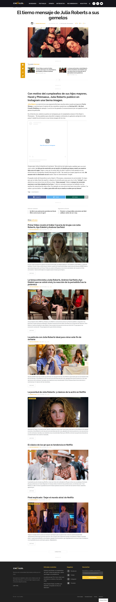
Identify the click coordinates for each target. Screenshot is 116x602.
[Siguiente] (59, 80)
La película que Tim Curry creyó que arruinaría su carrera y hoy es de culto (54, 579)
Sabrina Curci (33, 394)
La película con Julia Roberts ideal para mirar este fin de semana (54, 338)
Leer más (31, 273)
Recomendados (72, 3)
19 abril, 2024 (43, 341)
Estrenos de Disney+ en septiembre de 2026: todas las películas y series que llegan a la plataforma (54, 572)
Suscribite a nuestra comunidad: (91, 570)
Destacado (19, 7)
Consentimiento (88, 596)
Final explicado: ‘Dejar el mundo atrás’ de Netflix (51, 497)
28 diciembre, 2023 (44, 447)
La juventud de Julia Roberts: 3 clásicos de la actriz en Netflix (57, 392)
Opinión (51, 3)
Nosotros (83, 3)
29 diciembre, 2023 (42, 394)
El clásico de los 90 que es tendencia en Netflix (50, 445)
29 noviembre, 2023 (53, 23)
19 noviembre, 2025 (41, 73)
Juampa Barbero (34, 499)
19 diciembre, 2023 (43, 499)
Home (14, 7)
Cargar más (58, 551)
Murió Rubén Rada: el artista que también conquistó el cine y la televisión (53, 585)
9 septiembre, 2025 (72, 74)
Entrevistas (60, 3)
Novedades (32, 3)
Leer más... (16, 585)
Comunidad (80, 596)
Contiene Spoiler (34, 503)
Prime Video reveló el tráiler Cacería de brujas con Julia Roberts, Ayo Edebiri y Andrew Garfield (46, 70)
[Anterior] (56, 80)
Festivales (42, 3)
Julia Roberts (35, 192)
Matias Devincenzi (40, 23)
